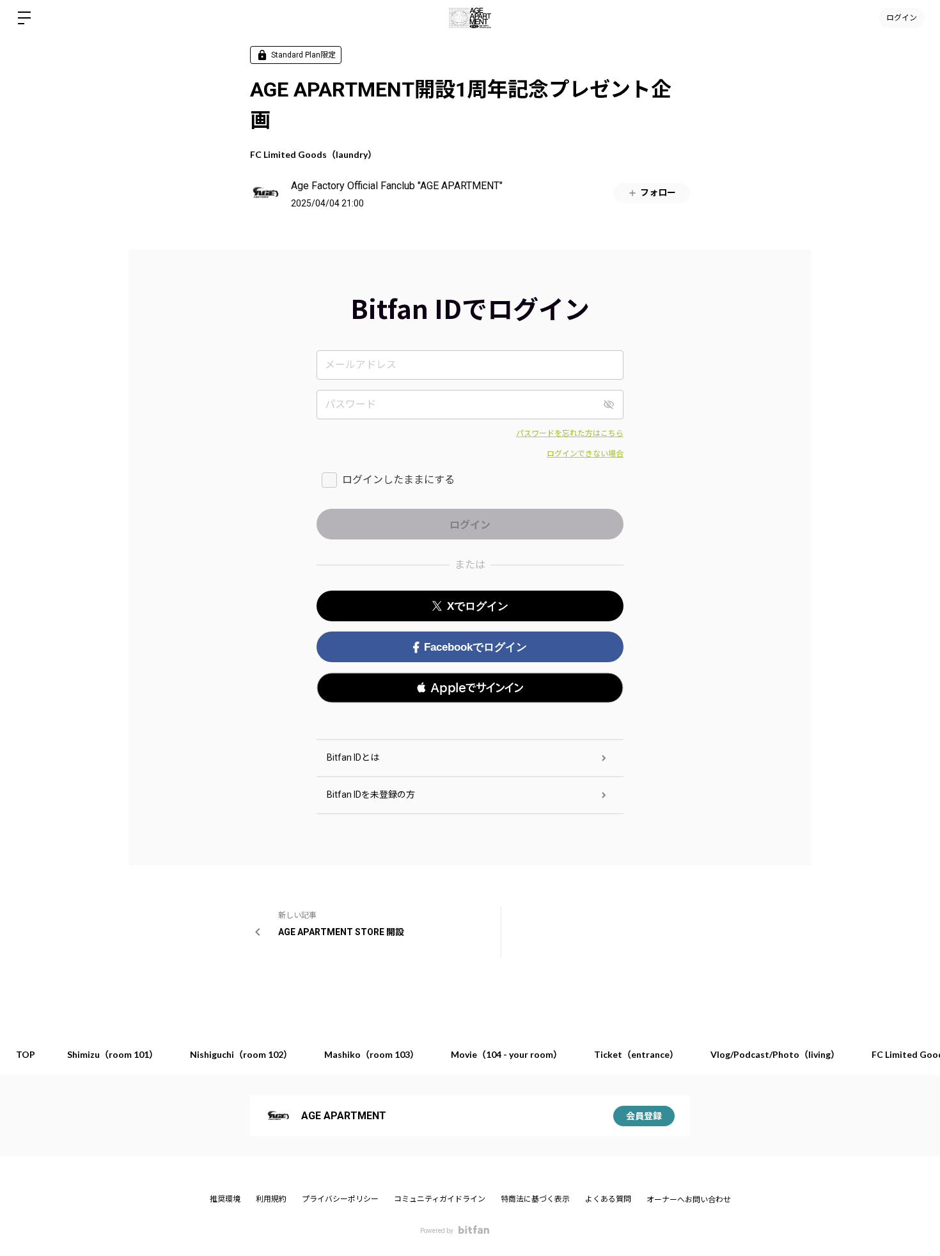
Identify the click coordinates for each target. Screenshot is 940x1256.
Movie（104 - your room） (506, 1054)
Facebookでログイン (475, 647)
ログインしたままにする (398, 480)
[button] (470, 687)
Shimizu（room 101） (112, 1054)
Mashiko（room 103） (371, 1054)
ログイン (901, 17)
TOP (25, 1054)
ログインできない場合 (585, 453)
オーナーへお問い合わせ (688, 1200)
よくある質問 (608, 1199)
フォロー (658, 192)
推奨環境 (225, 1199)
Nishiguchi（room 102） (241, 1054)
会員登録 (644, 1116)
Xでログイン (477, 606)
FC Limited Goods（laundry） (313, 154)
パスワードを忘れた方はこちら (569, 433)
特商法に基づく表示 (535, 1199)
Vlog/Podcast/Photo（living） (775, 1054)
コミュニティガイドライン (439, 1199)
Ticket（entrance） (636, 1054)
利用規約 (271, 1199)
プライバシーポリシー (340, 1199)
